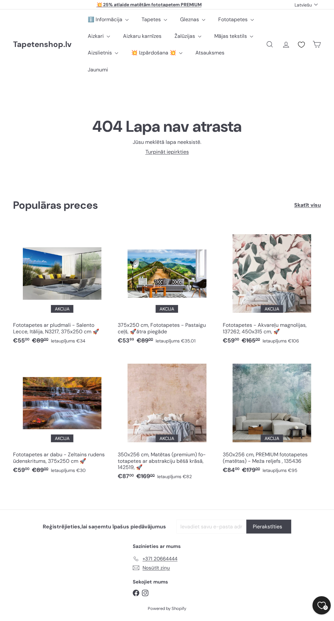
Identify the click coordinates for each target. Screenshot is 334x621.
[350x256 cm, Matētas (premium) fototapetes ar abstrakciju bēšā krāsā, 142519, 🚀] (167, 420)
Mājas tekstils (231, 36)
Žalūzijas (185, 36)
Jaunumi (98, 69)
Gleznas (190, 19)
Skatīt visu (307, 205)
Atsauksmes (209, 52)
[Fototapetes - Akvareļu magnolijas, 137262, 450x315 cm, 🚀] (272, 287)
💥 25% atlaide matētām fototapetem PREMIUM (149, 5)
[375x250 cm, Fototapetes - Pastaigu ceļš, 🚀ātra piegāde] (167, 287)
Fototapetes (233, 19)
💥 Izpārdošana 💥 (154, 52)
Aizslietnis (100, 52)
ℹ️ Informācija (106, 19)
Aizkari (96, 36)
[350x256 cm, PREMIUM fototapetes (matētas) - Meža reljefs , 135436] (272, 417)
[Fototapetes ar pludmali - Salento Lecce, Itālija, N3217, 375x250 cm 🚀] (62, 287)
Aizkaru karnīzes (142, 36)
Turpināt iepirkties (167, 151)
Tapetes (152, 19)
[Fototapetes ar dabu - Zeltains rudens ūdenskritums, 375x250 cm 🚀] (62, 417)
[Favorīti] (301, 44)
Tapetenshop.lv (42, 44)
